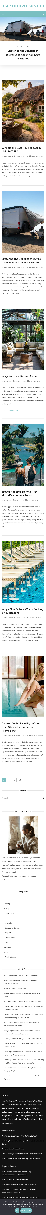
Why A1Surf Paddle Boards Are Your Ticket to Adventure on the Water (21, 1024)
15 (20, 780)
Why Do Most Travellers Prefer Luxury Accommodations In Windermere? (16, 1173)
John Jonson (8, 381)
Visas (6, 952)
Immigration (8, 923)
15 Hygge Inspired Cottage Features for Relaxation (23, 1039)
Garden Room (13, 411)
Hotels (6, 918)
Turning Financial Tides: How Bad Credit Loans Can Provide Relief (23, 1045)
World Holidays (10, 957)
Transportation (9, 937)
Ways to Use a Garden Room (23, 51)
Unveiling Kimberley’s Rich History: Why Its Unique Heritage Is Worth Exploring (23, 1053)
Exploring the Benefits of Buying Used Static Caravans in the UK (21, 260)
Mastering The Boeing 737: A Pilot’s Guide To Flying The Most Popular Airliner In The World (24, 1061)
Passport (7, 933)
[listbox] (23, 45)
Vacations (7, 947)
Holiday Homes (23, 46)
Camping (7, 904)
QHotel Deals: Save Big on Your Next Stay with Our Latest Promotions (21, 727)
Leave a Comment (37, 156)
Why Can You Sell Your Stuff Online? (15, 1180)
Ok (17, 1211)
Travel (6, 942)
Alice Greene (8, 156)
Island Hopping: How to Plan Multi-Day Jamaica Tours (19, 493)
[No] (43, 1208)
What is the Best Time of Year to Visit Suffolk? (22, 149)
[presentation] (2, 34)
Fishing (6, 908)
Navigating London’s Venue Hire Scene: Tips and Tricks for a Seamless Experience (22, 1032)
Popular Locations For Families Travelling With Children (21, 1077)
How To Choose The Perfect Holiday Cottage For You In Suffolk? (22, 1069)
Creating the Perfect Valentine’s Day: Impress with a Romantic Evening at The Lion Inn (23, 1016)
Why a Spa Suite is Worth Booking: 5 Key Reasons (23, 611)
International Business (12, 928)
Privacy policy (26, 1211)
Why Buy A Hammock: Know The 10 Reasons (19, 1184)
